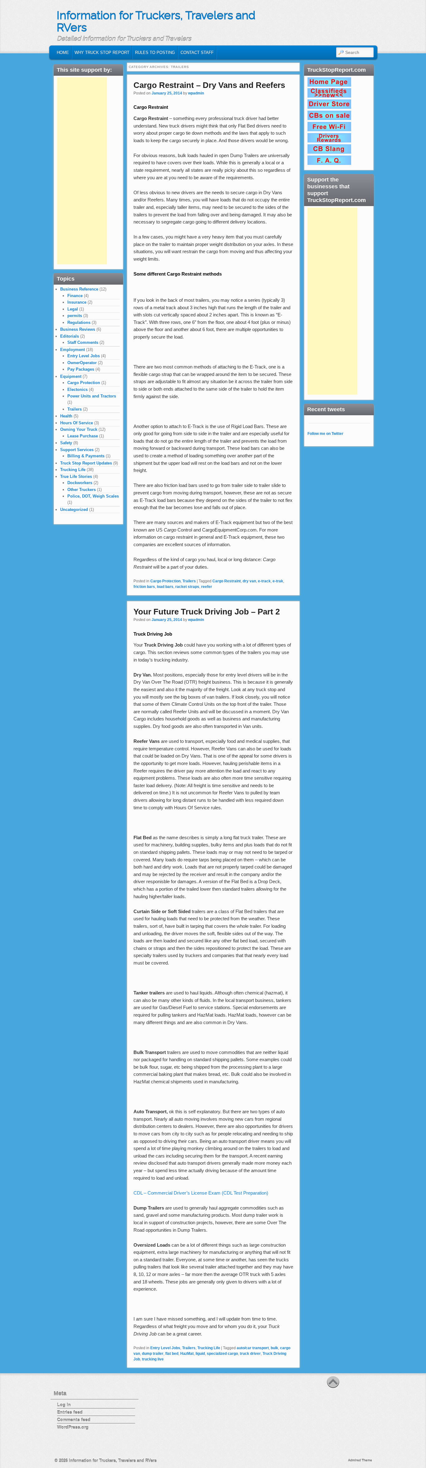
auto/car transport (253, 1348)
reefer (206, 587)
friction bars (144, 587)
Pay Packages (80, 369)
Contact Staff (197, 52)
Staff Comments (82, 342)
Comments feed (73, 1419)
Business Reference (79, 289)
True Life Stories (76, 476)
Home (63, 52)
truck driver (250, 1353)
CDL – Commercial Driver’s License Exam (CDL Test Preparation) (200, 1193)
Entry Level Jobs (165, 1348)
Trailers (189, 581)
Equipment (70, 376)
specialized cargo (222, 1353)
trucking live (153, 1359)
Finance (75, 295)
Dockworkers (79, 482)
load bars (165, 587)
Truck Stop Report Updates (86, 463)
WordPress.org (73, 1427)
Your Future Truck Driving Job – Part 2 (206, 611)
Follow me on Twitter (325, 433)
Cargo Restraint (226, 581)
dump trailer (152, 1353)
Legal (72, 309)
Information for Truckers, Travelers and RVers (156, 21)
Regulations (78, 322)
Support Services (77, 449)
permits (74, 315)
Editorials (69, 336)
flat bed (171, 1353)
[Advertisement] (82, 170)
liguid (200, 1353)
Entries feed (70, 1412)
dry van (249, 581)
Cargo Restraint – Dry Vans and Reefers (209, 85)
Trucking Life (208, 1348)
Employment (72, 349)
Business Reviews (77, 329)
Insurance (76, 302)
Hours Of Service (76, 423)
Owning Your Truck (78, 429)
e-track (264, 581)
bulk (274, 1348)
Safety (66, 442)
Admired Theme (360, 1460)
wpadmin (196, 93)
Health (66, 416)
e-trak (278, 581)
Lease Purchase (82, 436)
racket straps (187, 587)
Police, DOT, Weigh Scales (93, 496)
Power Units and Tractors (91, 396)
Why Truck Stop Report (102, 52)
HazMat (187, 1353)
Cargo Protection (165, 581)
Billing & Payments (85, 456)
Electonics (77, 389)
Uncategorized (74, 509)
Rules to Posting (155, 52)
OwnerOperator (82, 362)
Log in (64, 1404)
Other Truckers (81, 489)
